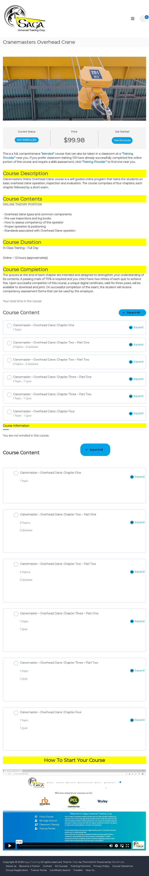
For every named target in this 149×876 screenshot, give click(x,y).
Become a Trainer (29, 866)
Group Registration (17, 870)
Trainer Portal (39, 870)
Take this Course (122, 140)
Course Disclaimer (122, 866)
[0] (143, 19)
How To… (91, 870)
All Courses (61, 866)
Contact (47, 866)
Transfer (78, 870)
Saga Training (32, 861)
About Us (11, 866)
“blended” (47, 153)
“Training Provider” (94, 162)
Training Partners (80, 866)
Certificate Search (60, 870)
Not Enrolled (26, 139)
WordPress (118, 861)
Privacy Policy (101, 866)
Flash (75, 861)
